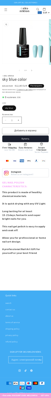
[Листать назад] (19, 70)
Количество (7, 114)
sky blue (9, 108)
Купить (25, 138)
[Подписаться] (39, 359)
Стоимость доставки (25, 90)
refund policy (11, 341)
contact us (10, 309)
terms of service (12, 322)
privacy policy (11, 335)
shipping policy (12, 328)
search (8, 303)
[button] (6, 10)
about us (9, 316)
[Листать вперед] (32, 70)
